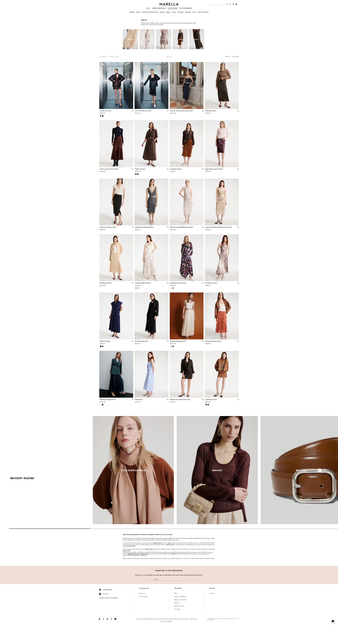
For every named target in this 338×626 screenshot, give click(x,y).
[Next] (319, 470)
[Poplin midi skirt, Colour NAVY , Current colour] (100, 346)
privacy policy (153, 618)
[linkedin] (115, 619)
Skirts (168, 12)
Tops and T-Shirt (203, 12)
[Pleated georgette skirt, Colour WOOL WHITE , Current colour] (171, 346)
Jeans (174, 12)
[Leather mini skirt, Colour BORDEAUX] (208, 404)
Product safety (143, 596)
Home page (103, 56)
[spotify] (107, 619)
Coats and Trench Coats (150, 12)
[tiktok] (111, 619)
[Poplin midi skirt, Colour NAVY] (136, 174)
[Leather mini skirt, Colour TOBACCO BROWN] (100, 116)
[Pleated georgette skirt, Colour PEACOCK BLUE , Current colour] (102, 404)
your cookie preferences (172, 618)
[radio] (130, 39)
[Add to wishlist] (132, 111)
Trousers (188, 12)
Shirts (138, 12)
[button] (235, 56)
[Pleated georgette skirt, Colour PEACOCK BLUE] (173, 346)
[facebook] (103, 619)
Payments (177, 602)
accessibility (168, 621)
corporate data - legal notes (188, 618)
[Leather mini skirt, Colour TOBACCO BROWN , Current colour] (206, 404)
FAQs (175, 593)
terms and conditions (142, 618)
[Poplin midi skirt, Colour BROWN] (102, 346)
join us (162, 621)
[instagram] (99, 619)
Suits (194, 12)
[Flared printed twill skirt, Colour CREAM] (171, 288)
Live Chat (212, 593)
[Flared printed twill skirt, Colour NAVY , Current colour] (173, 288)
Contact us (142, 593)
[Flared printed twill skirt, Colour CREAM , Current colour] (136, 288)
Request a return (179, 606)
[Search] (227, 4)
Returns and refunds (180, 599)
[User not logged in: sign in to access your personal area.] (230, 4)
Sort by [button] (227, 56)
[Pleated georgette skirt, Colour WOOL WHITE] (100, 404)
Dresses (131, 12)
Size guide (177, 609)
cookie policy (161, 618)
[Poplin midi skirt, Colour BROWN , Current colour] (138, 174)
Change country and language (108, 597)
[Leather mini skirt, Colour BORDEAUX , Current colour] (102, 116)
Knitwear (180, 12)
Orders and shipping (180, 596)
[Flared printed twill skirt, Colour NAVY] (138, 288)
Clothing (110, 56)
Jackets (162, 12)
